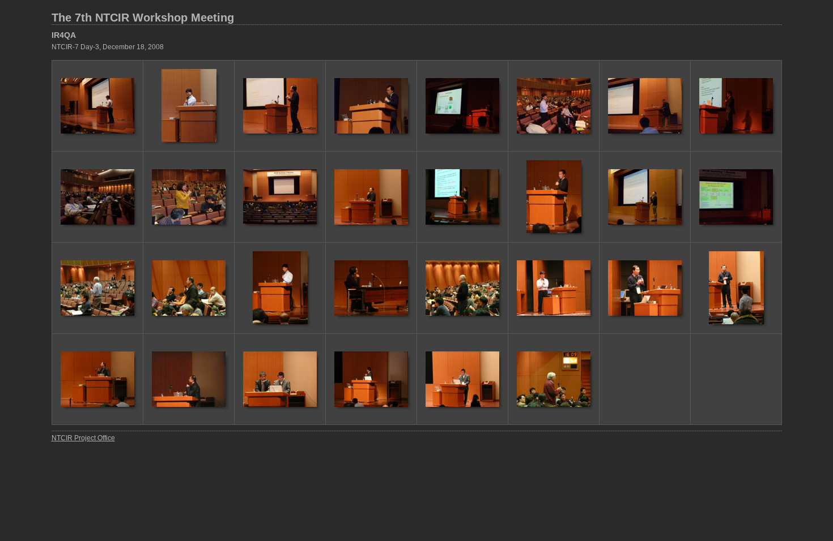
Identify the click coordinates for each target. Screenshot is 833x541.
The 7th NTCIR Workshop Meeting (143, 17)
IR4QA (64, 35)
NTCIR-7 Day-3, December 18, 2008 (108, 47)
